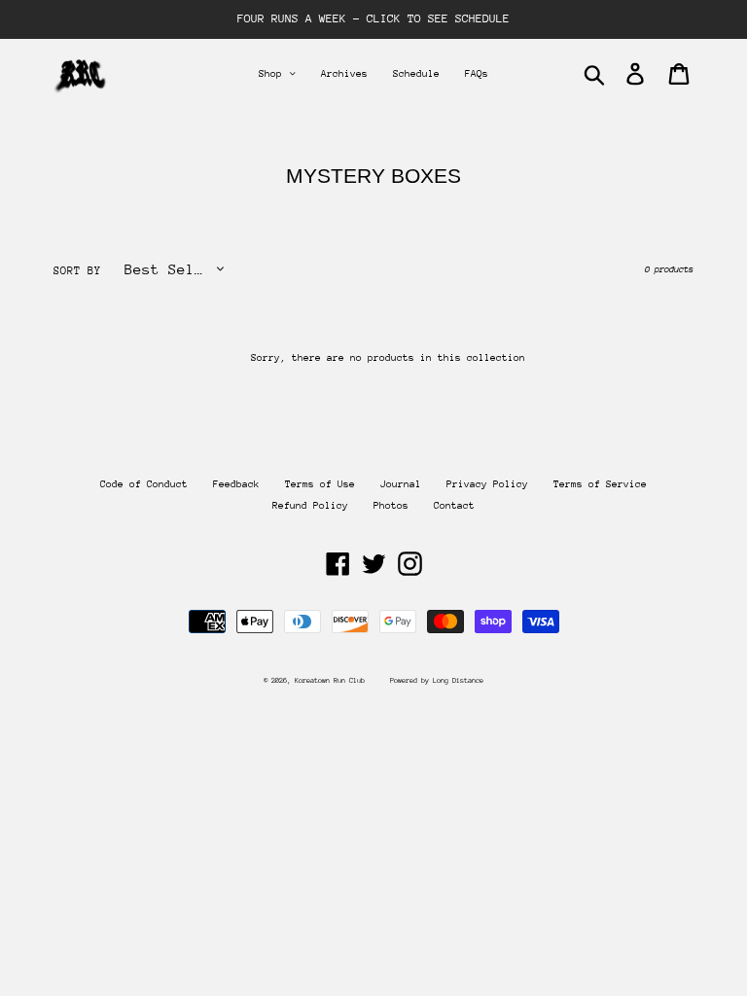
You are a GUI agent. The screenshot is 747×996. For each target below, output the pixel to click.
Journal (400, 484)
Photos (391, 506)
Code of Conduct (144, 484)
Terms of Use (320, 484)
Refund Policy (310, 506)
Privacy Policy (487, 484)
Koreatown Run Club (330, 680)
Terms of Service (600, 484)
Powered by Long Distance (436, 680)
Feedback (236, 484)
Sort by (77, 271)
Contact (454, 506)
